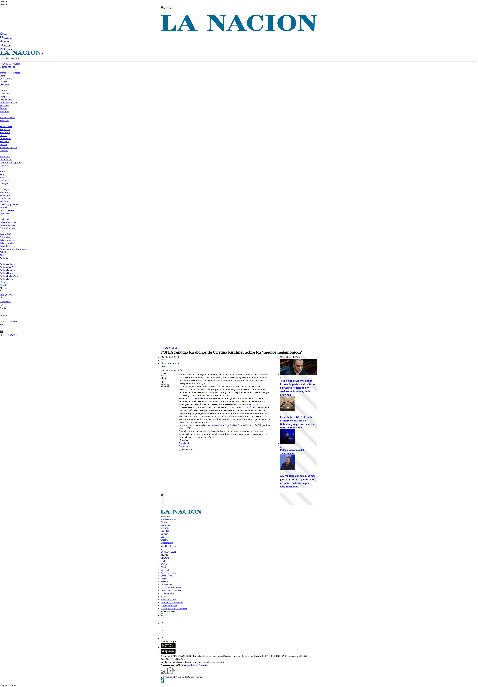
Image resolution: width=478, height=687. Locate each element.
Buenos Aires (6, 126)
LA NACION (166, 348)
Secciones (7, 38)
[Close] (162, 495)
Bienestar (4, 141)
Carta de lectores (8, 246)
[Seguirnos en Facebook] (162, 615)
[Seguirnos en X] (162, 623)
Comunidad (5, 138)
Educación (5, 132)
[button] (239, 194)
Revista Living (6, 273)
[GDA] (168, 674)
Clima (2, 75)
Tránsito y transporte (10, 72)
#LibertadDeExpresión (189, 398)
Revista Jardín (6, 279)
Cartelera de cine (8, 222)
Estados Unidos (7, 117)
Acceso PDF (5, 234)
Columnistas (6, 159)
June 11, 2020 (185, 428)
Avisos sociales (7, 243)
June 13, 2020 (253, 404)
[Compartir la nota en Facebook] (162, 385)
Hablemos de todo (8, 147)
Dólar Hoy (4, 93)
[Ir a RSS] (162, 638)
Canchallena (5, 180)
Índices (3, 108)
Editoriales (5, 156)
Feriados (4, 201)
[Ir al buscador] (163, 12)
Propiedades (6, 99)
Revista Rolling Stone (10, 276)
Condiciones (192, 665)
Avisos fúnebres (7, 240)
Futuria (3, 90)
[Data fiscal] (162, 682)
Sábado (3, 252)
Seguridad (5, 129)
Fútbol (3, 171)
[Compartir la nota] (162, 378)
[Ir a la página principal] (239, 30)
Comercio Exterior (8, 102)
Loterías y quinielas (9, 204)
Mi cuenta (7, 49)
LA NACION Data (7, 78)
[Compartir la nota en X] (165, 385)
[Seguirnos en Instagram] (162, 630)
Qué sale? (4, 219)
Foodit (6, 41)
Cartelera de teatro (9, 225)
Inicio (5, 34)
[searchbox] (238, 58)
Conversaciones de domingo (13, 249)
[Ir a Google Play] (168, 647)
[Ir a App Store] (168, 653)
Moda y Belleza (7, 210)
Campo (3, 96)
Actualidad (184, 443)
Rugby (3, 174)
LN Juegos (4, 189)
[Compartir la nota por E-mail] (168, 385)
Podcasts (4, 207)
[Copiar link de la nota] (162, 382)
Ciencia (3, 144)
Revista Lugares (7, 270)
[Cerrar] (42, 53)
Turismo (4, 192)
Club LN (6, 45)
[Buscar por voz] (474, 58)
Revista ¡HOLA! (7, 267)
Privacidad (203, 665)
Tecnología (5, 195)
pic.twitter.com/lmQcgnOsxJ (221, 425)
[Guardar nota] (162, 374)
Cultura (3, 135)
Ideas (2, 255)
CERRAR (3, 2)
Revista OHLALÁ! (7, 264)
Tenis (2, 177)
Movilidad (4, 105)
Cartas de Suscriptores (10, 162)
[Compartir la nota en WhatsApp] (165, 378)
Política (176, 348)
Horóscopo (5, 198)
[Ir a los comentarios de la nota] (165, 374)
